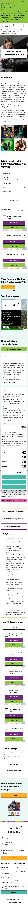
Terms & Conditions (19, 871)
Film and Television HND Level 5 (15, 254)
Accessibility (17, 867)
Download (14, 795)
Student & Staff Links (6, 882)
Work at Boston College (5, 868)
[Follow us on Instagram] (11, 832)
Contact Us (14, 892)
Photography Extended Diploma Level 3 (15, 635)
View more (14, 627)
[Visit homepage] (7, 25)
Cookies (16, 880)
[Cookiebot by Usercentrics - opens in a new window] (20, 427)
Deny (14, 486)
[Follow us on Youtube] (17, 832)
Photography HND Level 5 (16, 728)
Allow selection (14, 482)
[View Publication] (14, 807)
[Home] (2, 29)
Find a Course (7, 29)
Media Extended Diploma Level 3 (16, 235)
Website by (11, 902)
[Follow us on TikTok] (20, 832)
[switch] (24, 457)
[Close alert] (26, 11)
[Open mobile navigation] (25, 25)
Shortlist (22, 210)
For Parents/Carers (6, 878)
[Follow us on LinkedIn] (14, 832)
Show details (20, 472)
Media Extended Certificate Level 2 (14, 217)
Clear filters (14, 200)
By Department (17, 29)
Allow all (14, 477)
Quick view (14, 227)
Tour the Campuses (8, 287)
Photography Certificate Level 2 (15, 654)
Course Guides (5, 873)
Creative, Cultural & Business (9, 31)
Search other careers (14, 770)
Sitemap (16, 876)
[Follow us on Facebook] (8, 832)
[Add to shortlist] (4, 217)
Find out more (14, 223)
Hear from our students (14, 349)
